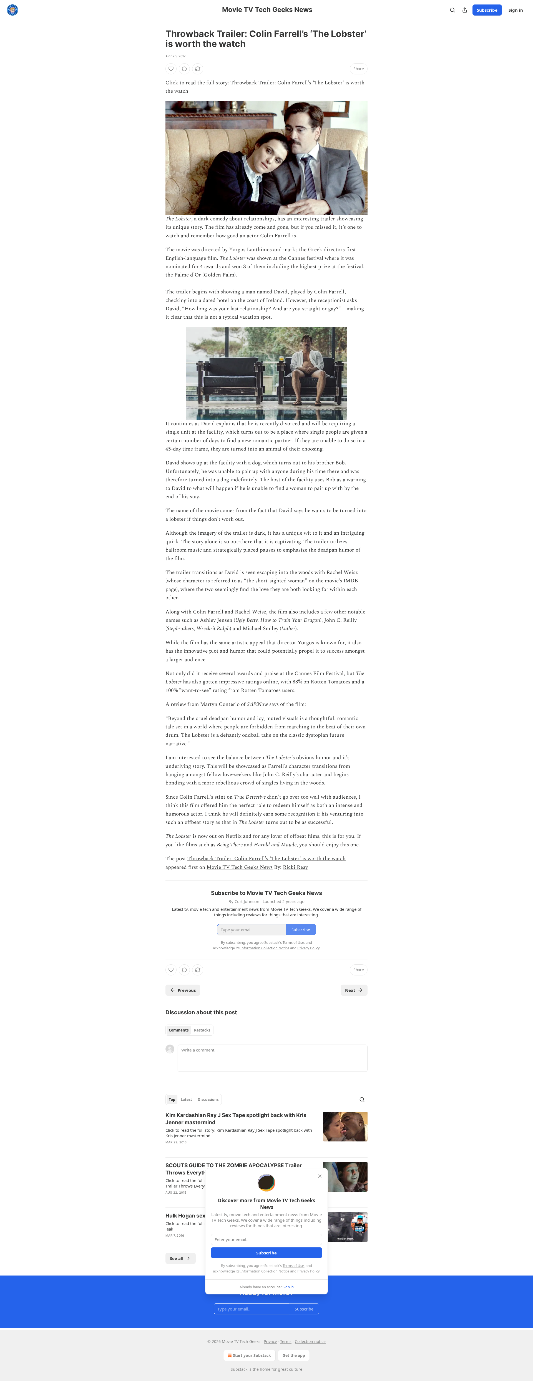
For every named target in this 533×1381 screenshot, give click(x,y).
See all (176, 1258)
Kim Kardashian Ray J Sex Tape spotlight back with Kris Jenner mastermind (235, 1119)
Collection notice (310, 1341)
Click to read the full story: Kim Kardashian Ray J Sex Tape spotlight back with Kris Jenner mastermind (238, 1132)
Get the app (294, 1355)
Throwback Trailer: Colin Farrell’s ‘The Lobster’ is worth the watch (266, 859)
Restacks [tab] (202, 1030)
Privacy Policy (308, 1271)
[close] (319, 1176)
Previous (187, 990)
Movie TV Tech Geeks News (240, 867)
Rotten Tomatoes (330, 682)
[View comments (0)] (184, 68)
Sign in (516, 10)
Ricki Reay (295, 867)
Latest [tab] (186, 1099)
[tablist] (189, 1030)
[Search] (452, 10)
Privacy (270, 1341)
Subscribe (487, 10)
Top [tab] (172, 1099)
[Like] (171, 68)
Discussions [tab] (208, 1099)
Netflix (233, 836)
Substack (239, 1369)
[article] (266, 1132)
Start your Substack (252, 1355)
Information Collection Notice (264, 1271)
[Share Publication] (464, 10)
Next (350, 990)
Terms (285, 1341)
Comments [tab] (178, 1030)
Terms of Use (293, 1265)
